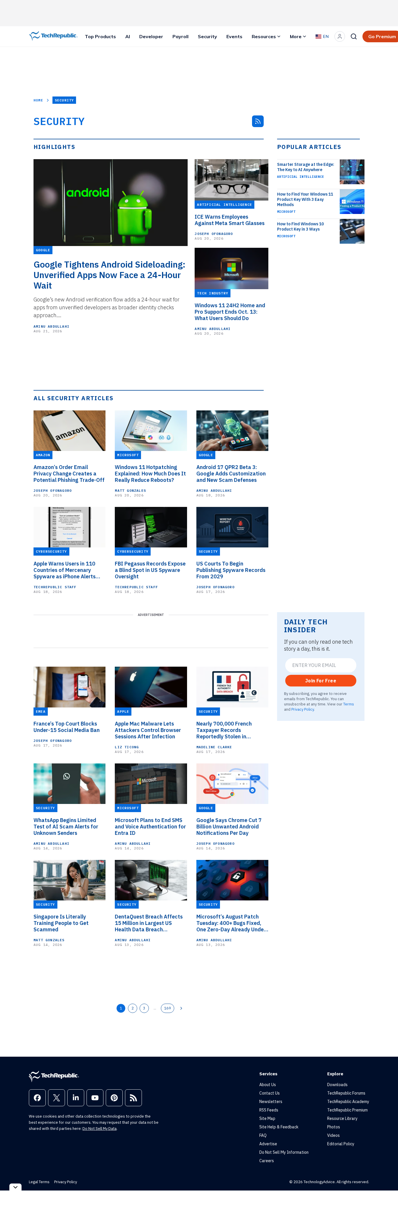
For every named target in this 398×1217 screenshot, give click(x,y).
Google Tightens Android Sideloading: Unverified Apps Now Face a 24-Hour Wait (109, 275)
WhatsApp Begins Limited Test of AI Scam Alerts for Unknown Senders (66, 826)
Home (38, 100)
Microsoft (286, 212)
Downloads (337, 1084)
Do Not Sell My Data (99, 1128)
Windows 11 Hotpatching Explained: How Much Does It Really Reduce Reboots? (150, 473)
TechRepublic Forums (346, 1093)
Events (234, 36)
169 (167, 1008)
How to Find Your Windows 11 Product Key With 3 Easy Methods (305, 199)
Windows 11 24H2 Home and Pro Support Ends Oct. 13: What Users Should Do (230, 312)
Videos (333, 1135)
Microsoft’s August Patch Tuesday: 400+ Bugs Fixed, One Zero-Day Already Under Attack (231, 923)
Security (207, 36)
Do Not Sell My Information (284, 1152)
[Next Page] (181, 1008)
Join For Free (320, 681)
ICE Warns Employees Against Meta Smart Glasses (230, 220)
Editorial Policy (340, 1143)
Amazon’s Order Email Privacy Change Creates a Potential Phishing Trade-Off (69, 473)
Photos (333, 1127)
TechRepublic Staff (55, 587)
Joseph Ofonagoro (214, 233)
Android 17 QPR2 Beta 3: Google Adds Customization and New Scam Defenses (231, 473)
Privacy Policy (302, 709)
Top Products (100, 36)
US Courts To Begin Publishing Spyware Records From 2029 (230, 570)
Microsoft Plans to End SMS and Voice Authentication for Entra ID (150, 826)
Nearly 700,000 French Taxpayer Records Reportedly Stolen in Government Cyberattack (227, 730)
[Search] (353, 36)
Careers (266, 1160)
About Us (267, 1084)
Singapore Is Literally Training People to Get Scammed (61, 923)
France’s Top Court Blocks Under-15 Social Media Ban (67, 727)
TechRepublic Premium (347, 1110)
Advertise (268, 1143)
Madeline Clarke (214, 747)
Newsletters (270, 1101)
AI (127, 36)
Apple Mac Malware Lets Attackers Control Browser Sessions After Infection (148, 730)
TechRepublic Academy (348, 1101)
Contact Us (269, 1093)
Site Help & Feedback (278, 1127)
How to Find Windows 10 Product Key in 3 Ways (300, 226)
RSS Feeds (268, 1110)
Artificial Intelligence (300, 177)
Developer (151, 36)
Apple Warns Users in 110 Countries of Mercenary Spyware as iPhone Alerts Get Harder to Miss (65, 570)
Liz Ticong (127, 747)
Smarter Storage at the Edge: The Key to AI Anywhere (305, 167)
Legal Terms (39, 1181)
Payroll (180, 36)
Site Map (267, 1118)
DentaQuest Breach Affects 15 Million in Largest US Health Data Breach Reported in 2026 (149, 923)
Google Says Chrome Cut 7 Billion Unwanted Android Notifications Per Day (229, 826)
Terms (348, 704)
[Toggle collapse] (15, 1187)
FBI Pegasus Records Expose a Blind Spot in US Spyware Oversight (150, 570)
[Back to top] (386, 1199)
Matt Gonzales (130, 490)
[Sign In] (339, 36)
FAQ (263, 1135)
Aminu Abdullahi (51, 326)
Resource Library (342, 1118)
